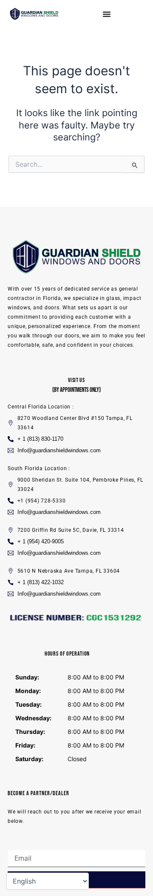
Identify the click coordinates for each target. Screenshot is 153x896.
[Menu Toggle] (106, 14)
